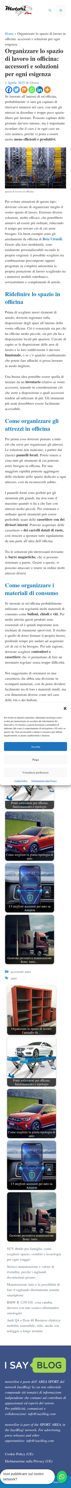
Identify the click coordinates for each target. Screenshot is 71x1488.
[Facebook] (8, 89)
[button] (65, 709)
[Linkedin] (39, 89)
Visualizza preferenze (35, 772)
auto (14, 978)
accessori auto (21, 971)
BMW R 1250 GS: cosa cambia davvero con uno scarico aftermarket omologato (33, 1307)
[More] (47, 89)
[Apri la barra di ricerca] (50, 10)
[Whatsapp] (31, 89)
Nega (35, 759)
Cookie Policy (20, 780)
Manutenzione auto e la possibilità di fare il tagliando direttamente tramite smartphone (33, 1289)
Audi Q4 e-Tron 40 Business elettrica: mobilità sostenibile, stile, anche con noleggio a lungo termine (34, 1325)
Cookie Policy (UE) (19, 1453)
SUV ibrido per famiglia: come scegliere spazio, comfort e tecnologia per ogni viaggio (34, 1254)
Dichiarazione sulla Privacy (44, 780)
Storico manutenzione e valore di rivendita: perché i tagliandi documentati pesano (30, 1272)
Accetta (35, 746)
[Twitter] (16, 89)
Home (9, 33)
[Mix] (24, 89)
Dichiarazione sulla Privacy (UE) (28, 1461)
